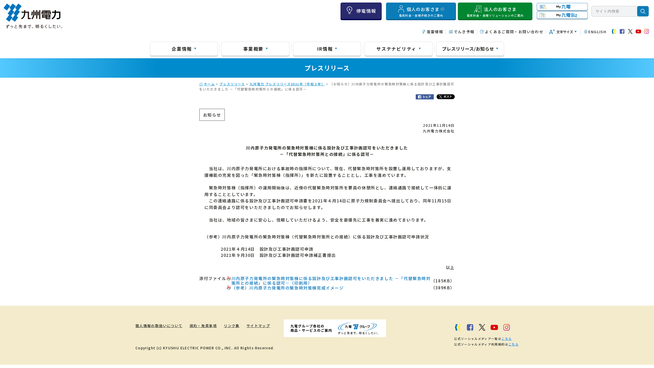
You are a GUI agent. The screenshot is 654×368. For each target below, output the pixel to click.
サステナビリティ (396, 48)
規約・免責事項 (203, 325)
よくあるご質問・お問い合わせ (514, 31)
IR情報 (325, 48)
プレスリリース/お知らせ (468, 48)
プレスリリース (232, 84)
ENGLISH (597, 31)
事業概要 (253, 48)
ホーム (209, 84)
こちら (506, 339)
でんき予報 (464, 31)
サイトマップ (258, 325)
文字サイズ (564, 31)
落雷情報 (435, 31)
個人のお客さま (421, 12)
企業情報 (182, 48)
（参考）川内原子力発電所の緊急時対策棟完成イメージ (287, 288)
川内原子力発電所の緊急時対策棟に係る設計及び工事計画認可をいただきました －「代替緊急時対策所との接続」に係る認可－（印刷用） (331, 280)
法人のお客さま (495, 12)
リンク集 (231, 325)
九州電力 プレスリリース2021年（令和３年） (287, 84)
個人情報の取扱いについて (158, 325)
